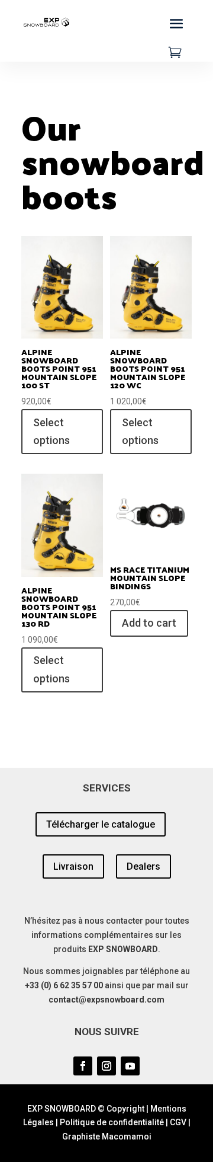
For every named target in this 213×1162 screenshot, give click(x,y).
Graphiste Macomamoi (106, 1136)
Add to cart (149, 623)
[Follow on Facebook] (82, 1065)
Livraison (73, 866)
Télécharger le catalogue (100, 824)
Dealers (143, 866)
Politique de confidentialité (112, 1122)
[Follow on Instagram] (106, 1065)
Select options (51, 431)
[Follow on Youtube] (130, 1065)
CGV (178, 1122)
